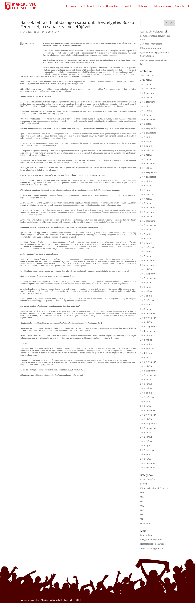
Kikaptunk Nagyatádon (151, 48)
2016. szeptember (148, 221)
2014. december (148, 313)
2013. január (146, 406)
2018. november (148, 119)
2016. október (146, 216)
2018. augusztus (148, 132)
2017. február (146, 198)
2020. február (146, 79)
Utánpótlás (145, 523)
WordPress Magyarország (152, 548)
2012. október (146, 419)
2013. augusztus (148, 375)
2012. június (146, 436)
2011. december (148, 463)
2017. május (146, 185)
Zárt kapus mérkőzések (151, 43)
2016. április (146, 243)
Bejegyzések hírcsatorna (151, 539)
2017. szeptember (148, 172)
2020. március (147, 75)
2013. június (146, 383)
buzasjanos (33, 31)
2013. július (145, 379)
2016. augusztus (148, 225)
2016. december (148, 207)
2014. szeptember (148, 326)
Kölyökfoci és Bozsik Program (154, 488)
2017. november (148, 163)
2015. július (145, 282)
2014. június (146, 335)
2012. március (147, 450)
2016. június (146, 234)
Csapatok (126, 6)
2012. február (146, 454)
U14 (142, 501)
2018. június (146, 137)
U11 (142, 492)
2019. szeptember (148, 101)
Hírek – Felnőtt (87, 6)
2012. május (146, 441)
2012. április (146, 445)
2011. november (148, 467)
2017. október (146, 168)
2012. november (148, 414)
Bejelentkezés (146, 535)
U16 (142, 505)
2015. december (148, 260)
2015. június (146, 287)
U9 (141, 519)
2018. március (147, 150)
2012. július (145, 432)
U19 (57, 31)
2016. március (147, 247)
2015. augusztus (148, 278)
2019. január (146, 115)
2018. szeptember (148, 128)
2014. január (146, 357)
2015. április (146, 295)
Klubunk (142, 6)
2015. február (146, 304)
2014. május (146, 339)
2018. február (146, 154)
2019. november (148, 93)
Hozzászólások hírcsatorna (153, 543)
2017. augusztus (148, 176)
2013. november (148, 361)
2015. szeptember (148, 273)
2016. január (146, 256)
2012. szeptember (148, 423)
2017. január (146, 203)
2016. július (145, 229)
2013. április (146, 392)
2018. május (146, 141)
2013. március (147, 397)
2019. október (146, 97)
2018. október (146, 123)
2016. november (148, 212)
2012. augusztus (148, 428)
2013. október (146, 366)
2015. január (146, 309)
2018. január (146, 159)
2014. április (146, 344)
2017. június (146, 181)
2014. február (146, 353)
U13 (142, 497)
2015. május (146, 291)
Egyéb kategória (147, 479)
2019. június (146, 110)
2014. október (146, 322)
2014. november (148, 317)
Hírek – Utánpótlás (108, 6)
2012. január (146, 458)
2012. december (148, 410)
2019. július (145, 106)
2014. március (147, 348)
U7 (141, 514)
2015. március (147, 300)
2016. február (146, 251)
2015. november (148, 265)
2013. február (146, 401)
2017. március (147, 194)
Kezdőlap (71, 6)
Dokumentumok (162, 6)
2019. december (148, 88)
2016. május (146, 238)
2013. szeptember (148, 370)
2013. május (146, 388)
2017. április (146, 190)
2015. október (146, 269)
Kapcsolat (180, 6)
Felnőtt (143, 483)
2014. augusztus (148, 331)
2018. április (146, 146)
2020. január (146, 84)
